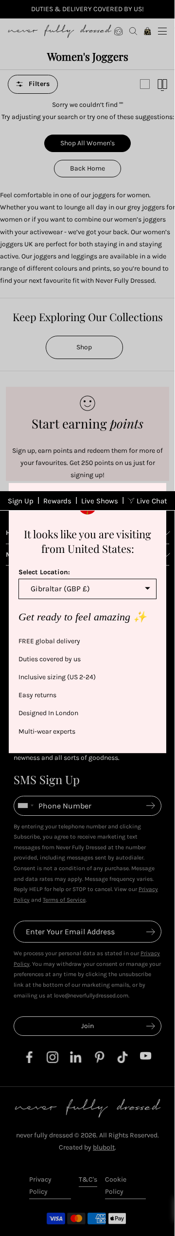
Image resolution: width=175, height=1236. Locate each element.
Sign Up (21, 501)
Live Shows (99, 501)
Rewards (57, 501)
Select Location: (44, 572)
